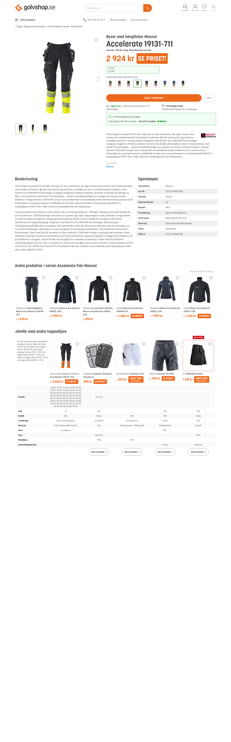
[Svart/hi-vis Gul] (183, 84)
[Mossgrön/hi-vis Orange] (110, 84)
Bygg (19, 26)
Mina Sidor (195, 10)
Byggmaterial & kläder (35, 26)
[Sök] (147, 8)
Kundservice (185, 10)
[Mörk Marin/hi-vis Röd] (156, 84)
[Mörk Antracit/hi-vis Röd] (128, 84)
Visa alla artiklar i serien (200, 271)
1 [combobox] (208, 98)
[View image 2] (33, 129)
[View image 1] (20, 129)
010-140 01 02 (95, 19)
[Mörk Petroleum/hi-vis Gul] (165, 84)
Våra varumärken (118, 19)
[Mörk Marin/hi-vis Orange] (147, 84)
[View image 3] (45, 129)
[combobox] (133, 69)
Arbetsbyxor (77, 26)
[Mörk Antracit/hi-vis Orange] (119, 84)
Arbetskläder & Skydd (58, 26)
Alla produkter (28, 19)
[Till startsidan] (35, 7)
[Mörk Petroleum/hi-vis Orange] (174, 84)
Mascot (109, 166)
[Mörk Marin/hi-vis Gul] (138, 84)
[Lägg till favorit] (96, 40)
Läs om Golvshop (139, 19)
